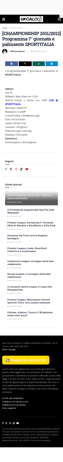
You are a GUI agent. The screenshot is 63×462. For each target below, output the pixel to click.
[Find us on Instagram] (16, 169)
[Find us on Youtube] (26, 169)
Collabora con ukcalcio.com (15, 401)
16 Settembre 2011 (38, 51)
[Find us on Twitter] (11, 169)
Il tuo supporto (9, 408)
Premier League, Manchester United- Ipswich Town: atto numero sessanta (29, 301)
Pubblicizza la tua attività (13, 404)
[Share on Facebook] (11, 63)
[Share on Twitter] (25, 63)
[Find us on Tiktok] (21, 169)
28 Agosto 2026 (15, 202)
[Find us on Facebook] (6, 169)
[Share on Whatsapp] (39, 63)
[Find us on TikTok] (14, 423)
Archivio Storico (16, 28)
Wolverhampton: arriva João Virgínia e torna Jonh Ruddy (29, 197)
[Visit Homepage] (31, 19)
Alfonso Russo (18, 51)
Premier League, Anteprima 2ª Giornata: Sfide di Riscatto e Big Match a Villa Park (31, 224)
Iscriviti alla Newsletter (12, 398)
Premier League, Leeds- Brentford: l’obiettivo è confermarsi (27, 250)
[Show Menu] (3, 19)
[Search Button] (59, 19)
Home (4, 28)
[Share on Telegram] (52, 63)
